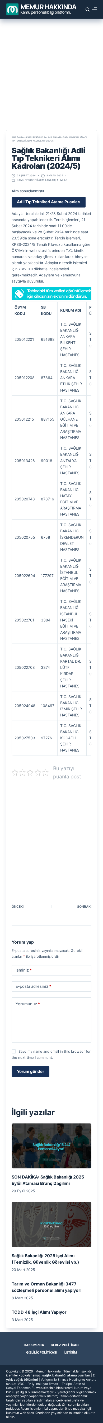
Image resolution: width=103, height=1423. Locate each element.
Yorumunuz (28, 1003)
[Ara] (88, 9)
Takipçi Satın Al (73, 1384)
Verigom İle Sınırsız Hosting (61, 1379)
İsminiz (24, 970)
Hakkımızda (34, 1345)
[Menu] (94, 9)
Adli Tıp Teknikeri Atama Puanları (48, 201)
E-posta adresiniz (33, 986)
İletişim (70, 1352)
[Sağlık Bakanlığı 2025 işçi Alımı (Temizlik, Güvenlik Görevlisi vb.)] (51, 1224)
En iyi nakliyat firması (43, 1384)
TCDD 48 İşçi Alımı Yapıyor (39, 1312)
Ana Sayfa (18, 137)
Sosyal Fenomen (18, 1388)
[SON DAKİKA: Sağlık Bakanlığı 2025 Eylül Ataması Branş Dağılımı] (51, 1145)
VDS (21, 1384)
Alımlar (62, 180)
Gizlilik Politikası (41, 1352)
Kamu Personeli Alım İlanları (43, 137)
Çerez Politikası (65, 1345)
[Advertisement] (51, 73)
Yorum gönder (30, 1071)
